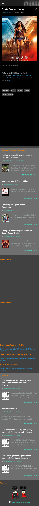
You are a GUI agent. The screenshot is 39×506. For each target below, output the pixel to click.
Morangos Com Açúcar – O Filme (15, 181)
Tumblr (27, 90)
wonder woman (7, 94)
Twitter (12, 78)
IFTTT (11, 80)
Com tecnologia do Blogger (21, 502)
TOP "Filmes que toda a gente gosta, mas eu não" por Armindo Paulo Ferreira (17, 382)
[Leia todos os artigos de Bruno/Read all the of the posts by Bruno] (24, 498)
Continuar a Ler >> (29, 175)
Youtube (28, 78)
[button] (36, 9)
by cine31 (5, 90)
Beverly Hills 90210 (9, 409)
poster (20, 90)
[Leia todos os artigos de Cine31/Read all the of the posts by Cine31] (15, 498)
